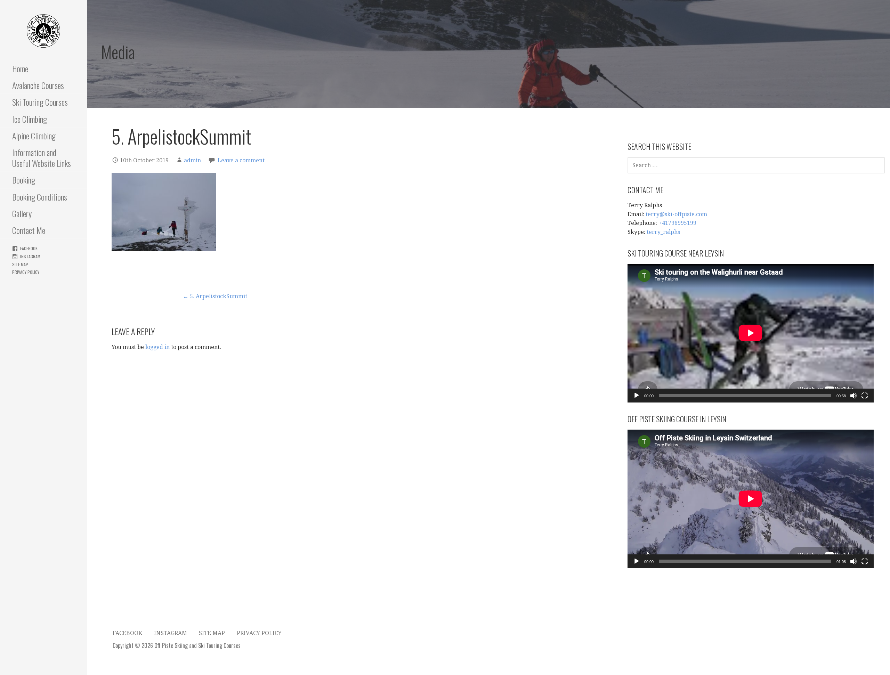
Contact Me (28, 230)
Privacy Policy (25, 272)
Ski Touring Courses (40, 102)
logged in (157, 347)
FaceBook (29, 248)
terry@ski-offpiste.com (676, 214)
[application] (751, 333)
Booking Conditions (39, 196)
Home (20, 68)
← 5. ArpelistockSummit (215, 296)
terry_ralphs (663, 232)
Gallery (22, 213)
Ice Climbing (29, 119)
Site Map (20, 264)
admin (192, 160)
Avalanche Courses (38, 85)
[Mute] (853, 395)
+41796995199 (677, 223)
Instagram (30, 256)
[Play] (636, 395)
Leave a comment (241, 160)
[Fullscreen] (864, 395)
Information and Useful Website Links (41, 157)
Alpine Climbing (34, 135)
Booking (23, 179)
